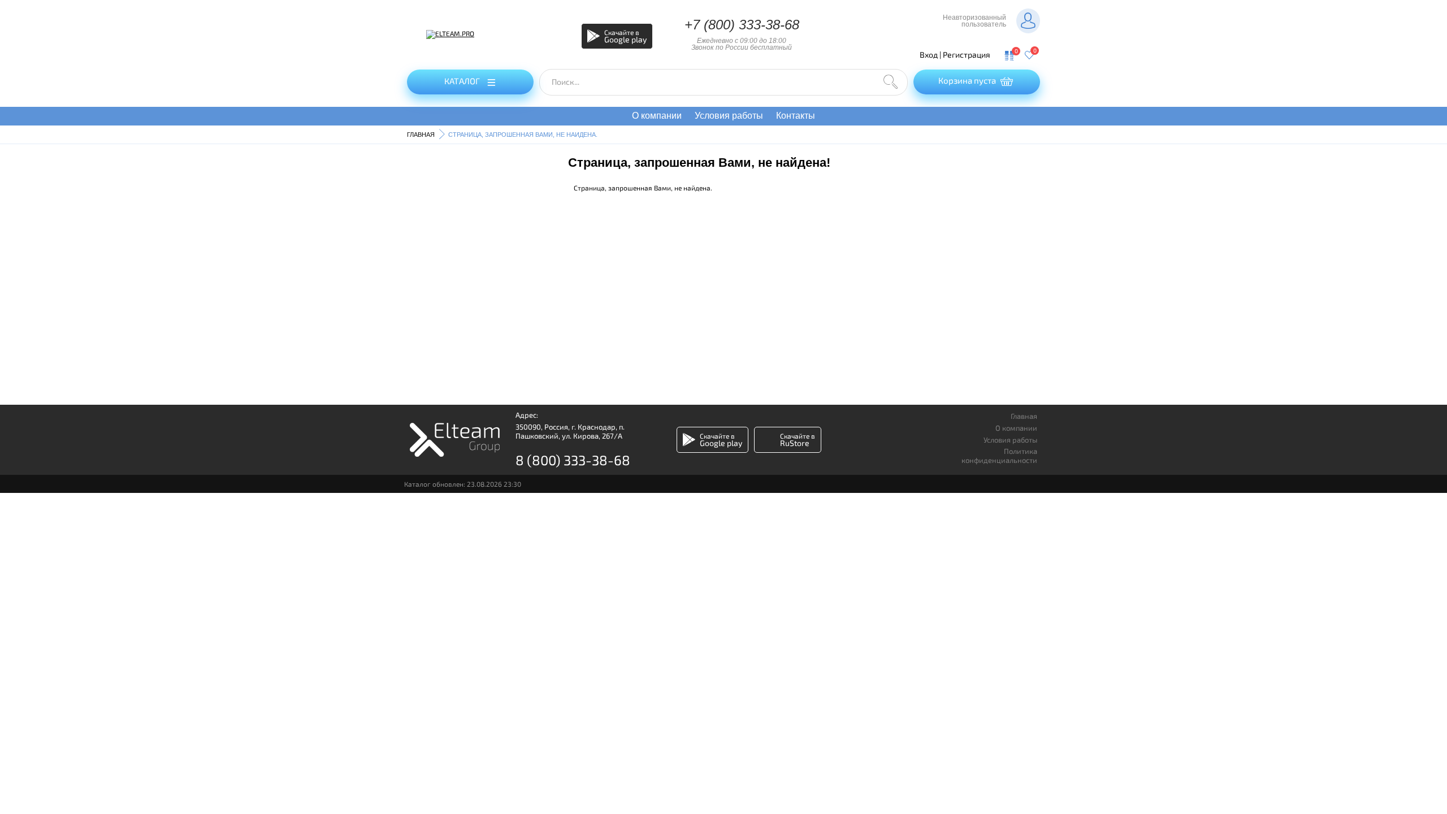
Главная (1024, 416)
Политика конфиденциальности (999, 456)
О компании (657, 115)
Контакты (795, 115)
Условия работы (729, 115)
